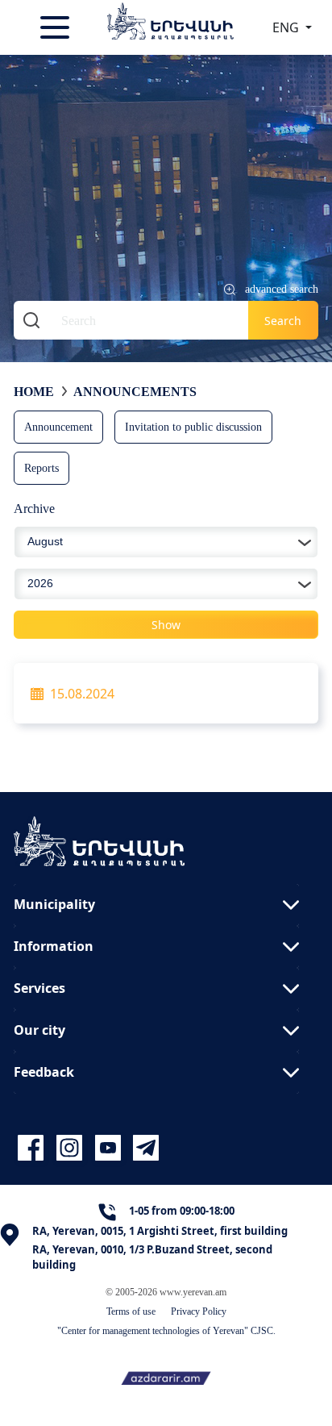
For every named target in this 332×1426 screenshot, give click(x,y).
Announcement (58, 426)
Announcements (135, 391)
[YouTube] (110, 1148)
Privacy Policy (198, 1311)
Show (166, 624)
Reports (41, 467)
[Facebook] (33, 1148)
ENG (287, 27)
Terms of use (131, 1311)
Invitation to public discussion (193, 426)
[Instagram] (71, 1148)
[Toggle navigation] (56, 27)
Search (282, 320)
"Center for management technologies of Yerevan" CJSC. (166, 1330)
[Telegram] (144, 1148)
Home (34, 391)
